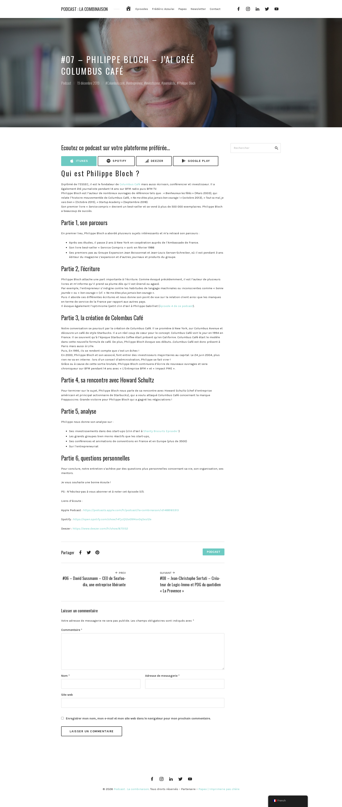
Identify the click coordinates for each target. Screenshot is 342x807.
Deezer (156, 161)
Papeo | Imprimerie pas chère (219, 789)
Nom (65, 676)
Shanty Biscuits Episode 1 (161, 431)
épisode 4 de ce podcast (176, 306)
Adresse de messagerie (162, 676)
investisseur (153, 83)
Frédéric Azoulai (163, 9)
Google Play (198, 161)
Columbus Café (130, 184)
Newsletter (198, 9)
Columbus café (116, 83)
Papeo (182, 9)
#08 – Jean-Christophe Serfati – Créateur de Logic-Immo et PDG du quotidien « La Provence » (190, 584)
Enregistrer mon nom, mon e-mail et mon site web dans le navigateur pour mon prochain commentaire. (138, 718)
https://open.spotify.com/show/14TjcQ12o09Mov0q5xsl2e (112, 519)
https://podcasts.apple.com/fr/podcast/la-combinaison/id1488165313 (131, 510)
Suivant (166, 573)
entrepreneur (135, 83)
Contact (215, 9)
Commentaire (71, 630)
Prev (122, 573)
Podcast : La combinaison (84, 9)
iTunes (81, 161)
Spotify (119, 161)
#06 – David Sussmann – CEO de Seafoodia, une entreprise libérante (94, 581)
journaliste (169, 83)
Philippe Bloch (187, 83)
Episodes (141, 9)
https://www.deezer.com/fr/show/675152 (100, 528)
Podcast (66, 83)
